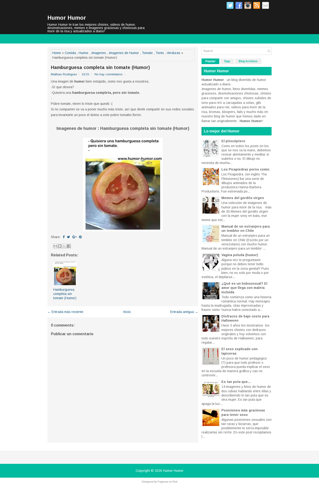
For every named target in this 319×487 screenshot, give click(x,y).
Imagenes (98, 53)
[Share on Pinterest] (80, 237)
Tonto (160, 53)
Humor (84, 53)
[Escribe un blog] (59, 246)
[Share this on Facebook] (64, 237)
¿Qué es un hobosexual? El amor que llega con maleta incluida (244, 288)
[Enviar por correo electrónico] (55, 246)
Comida (70, 53)
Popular (210, 61)
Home (56, 53)
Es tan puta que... (236, 382)
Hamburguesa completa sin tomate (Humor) (100, 67)
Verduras (173, 53)
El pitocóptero (233, 141)
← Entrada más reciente (65, 312)
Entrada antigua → (184, 312)
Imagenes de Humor (124, 53)
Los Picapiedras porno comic (245, 169)
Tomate (147, 53)
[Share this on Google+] (74, 237)
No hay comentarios (109, 74)
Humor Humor (66, 18)
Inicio (127, 312)
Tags (227, 61)
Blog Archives (248, 61)
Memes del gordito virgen (242, 198)
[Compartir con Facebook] (68, 246)
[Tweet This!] (68, 237)
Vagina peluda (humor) (239, 255)
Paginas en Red (167, 481)
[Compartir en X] (64, 246)
